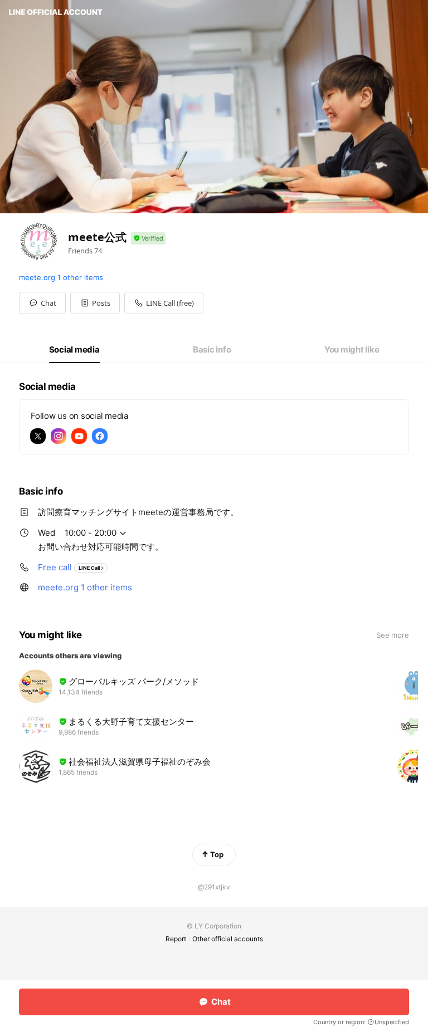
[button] (95, 303)
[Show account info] (148, 238)
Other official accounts (227, 939)
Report (176, 939)
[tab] (74, 349)
